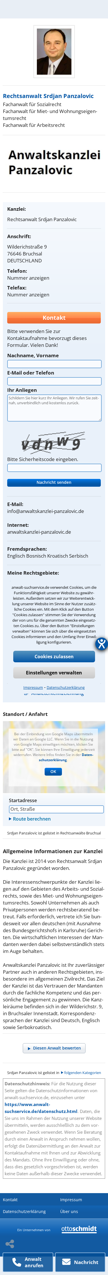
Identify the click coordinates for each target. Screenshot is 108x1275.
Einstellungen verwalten (54, 673)
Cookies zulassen (54, 656)
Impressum (33, 687)
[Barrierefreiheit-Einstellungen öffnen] (101, 644)
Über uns (69, 1211)
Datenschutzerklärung (66, 687)
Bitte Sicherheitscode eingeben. (42, 459)
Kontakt (10, 1199)
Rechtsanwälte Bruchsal (80, 833)
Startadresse (23, 800)
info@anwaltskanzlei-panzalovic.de (45, 511)
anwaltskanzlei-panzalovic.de (39, 532)
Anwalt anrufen (34, 1262)
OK (53, 771)
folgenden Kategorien (82, 1072)
